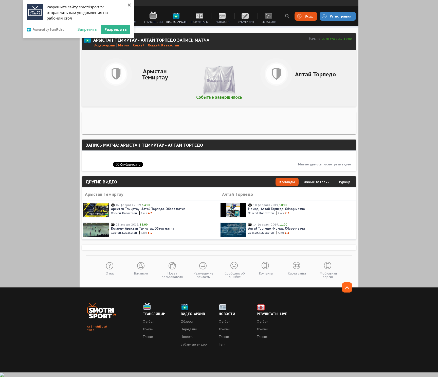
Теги (222, 344)
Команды (287, 182)
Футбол (148, 321)
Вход (309, 16)
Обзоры (187, 321)
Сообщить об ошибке (235, 275)
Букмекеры (246, 22)
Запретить (87, 29)
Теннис (148, 336)
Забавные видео (194, 344)
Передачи (189, 329)
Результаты (199, 22)
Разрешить (115, 29)
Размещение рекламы (203, 275)
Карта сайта (297, 273)
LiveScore (269, 22)
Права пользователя (172, 275)
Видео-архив (176, 22)
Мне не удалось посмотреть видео (324, 164)
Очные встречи (317, 182)
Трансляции (153, 22)
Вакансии (141, 273)
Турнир (344, 182)
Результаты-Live (272, 314)
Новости (223, 22)
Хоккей (148, 329)
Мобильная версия (328, 275)
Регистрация (340, 16)
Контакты (266, 273)
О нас (110, 273)
